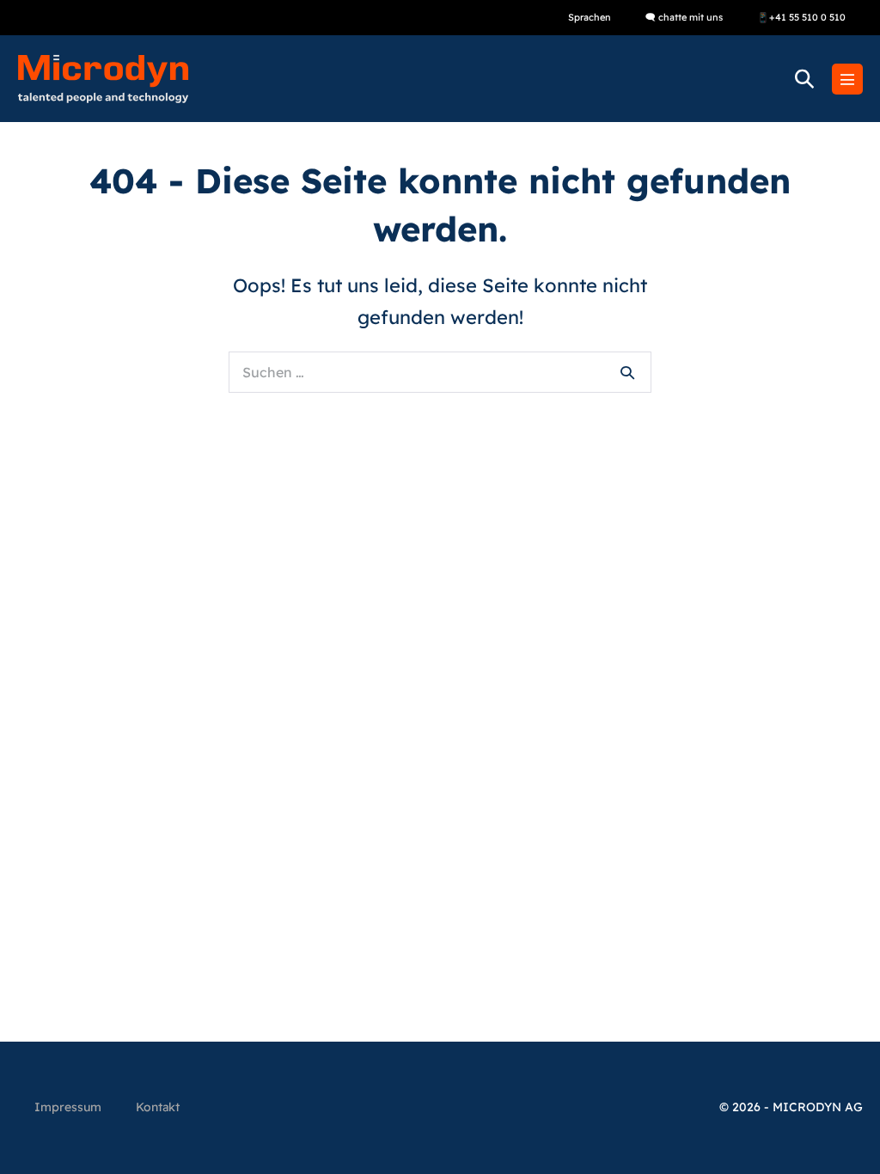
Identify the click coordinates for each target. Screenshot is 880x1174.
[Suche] (627, 372)
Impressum (67, 1107)
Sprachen (589, 17)
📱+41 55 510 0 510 (801, 17)
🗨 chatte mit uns (684, 17)
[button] (804, 79)
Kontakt (158, 1107)
